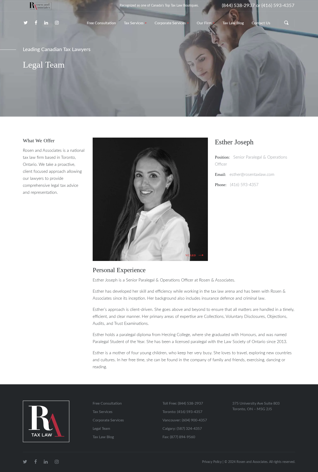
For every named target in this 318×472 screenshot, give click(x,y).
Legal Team (101, 428)
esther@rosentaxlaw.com (252, 175)
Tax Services (102, 412)
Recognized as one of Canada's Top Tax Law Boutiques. (159, 5)
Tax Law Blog (103, 437)
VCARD (191, 255)
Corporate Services (108, 420)
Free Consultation (107, 403)
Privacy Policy (212, 462)
